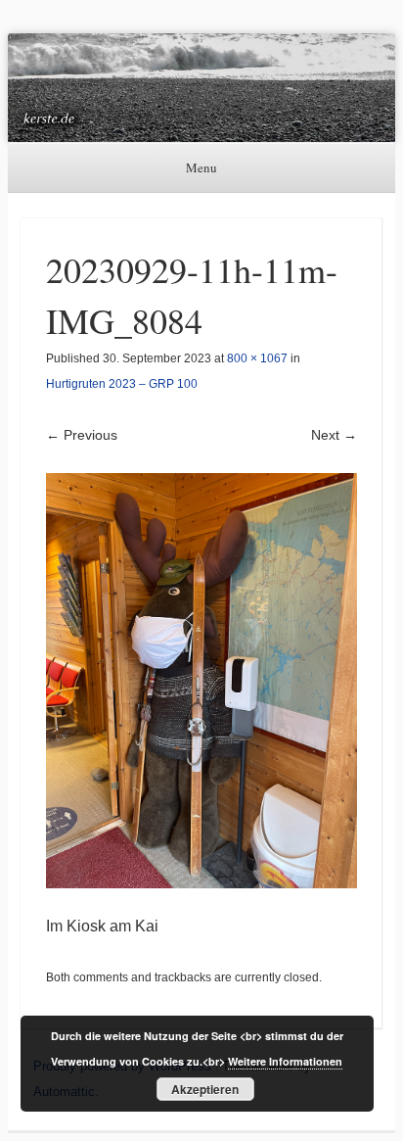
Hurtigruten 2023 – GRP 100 (122, 384)
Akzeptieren (205, 1089)
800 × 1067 (257, 358)
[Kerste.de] (201, 87)
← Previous (81, 435)
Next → (334, 435)
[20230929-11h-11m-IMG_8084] (201, 680)
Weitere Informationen (285, 1061)
